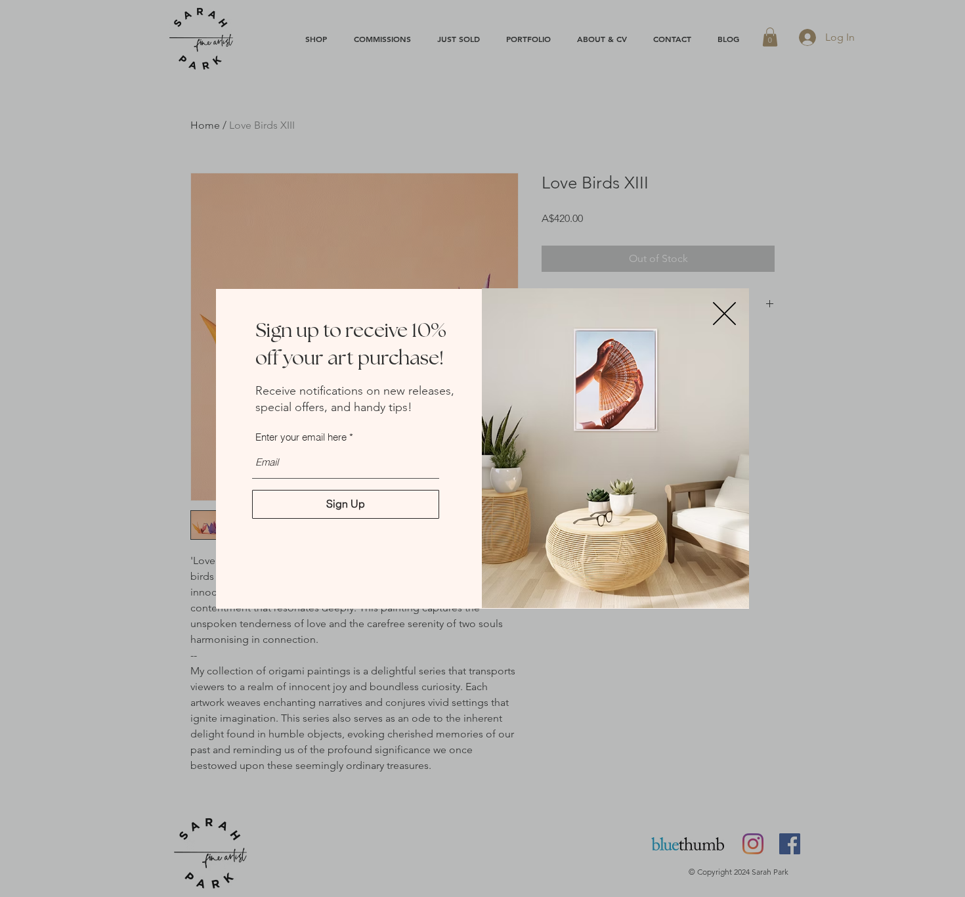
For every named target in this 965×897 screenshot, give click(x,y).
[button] (724, 313)
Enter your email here (301, 437)
